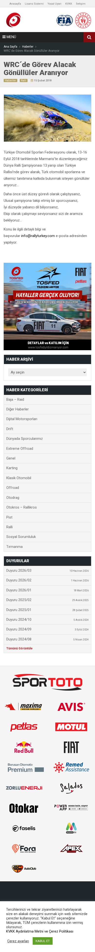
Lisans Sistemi (34, 3)
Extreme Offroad (19, 448)
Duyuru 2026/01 (47, 590)
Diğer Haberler (17, 409)
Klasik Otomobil (18, 478)
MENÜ (11, 37)
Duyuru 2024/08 (47, 639)
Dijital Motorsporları (21, 419)
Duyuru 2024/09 (47, 629)
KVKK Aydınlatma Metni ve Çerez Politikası (39, 931)
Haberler (10, 80)
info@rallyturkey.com (38, 236)
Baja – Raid (15, 399)
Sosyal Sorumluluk (21, 537)
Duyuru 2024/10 (47, 619)
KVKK (68, 3)
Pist (9, 517)
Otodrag (12, 497)
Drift (9, 429)
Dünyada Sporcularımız (24, 438)
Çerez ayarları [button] (18, 941)
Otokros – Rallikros (21, 507)
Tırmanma (14, 546)
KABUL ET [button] (43, 941)
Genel (10, 458)
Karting (12, 468)
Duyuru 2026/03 (47, 570)
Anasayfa (15, 3)
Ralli (23, 80)
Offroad (12, 487)
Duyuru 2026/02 (47, 580)
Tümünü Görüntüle (19, 648)
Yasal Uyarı (54, 3)
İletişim (81, 3)
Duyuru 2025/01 (47, 610)
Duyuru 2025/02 (47, 600)
